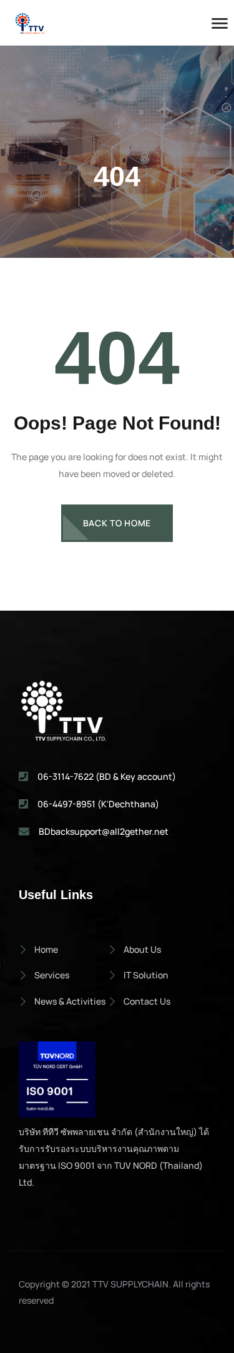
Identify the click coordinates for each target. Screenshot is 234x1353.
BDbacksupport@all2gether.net (103, 831)
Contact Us (147, 1001)
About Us (142, 949)
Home (46, 949)
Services (51, 975)
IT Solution (146, 975)
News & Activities (69, 1001)
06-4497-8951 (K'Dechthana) (98, 804)
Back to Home (117, 523)
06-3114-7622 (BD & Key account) (106, 776)
